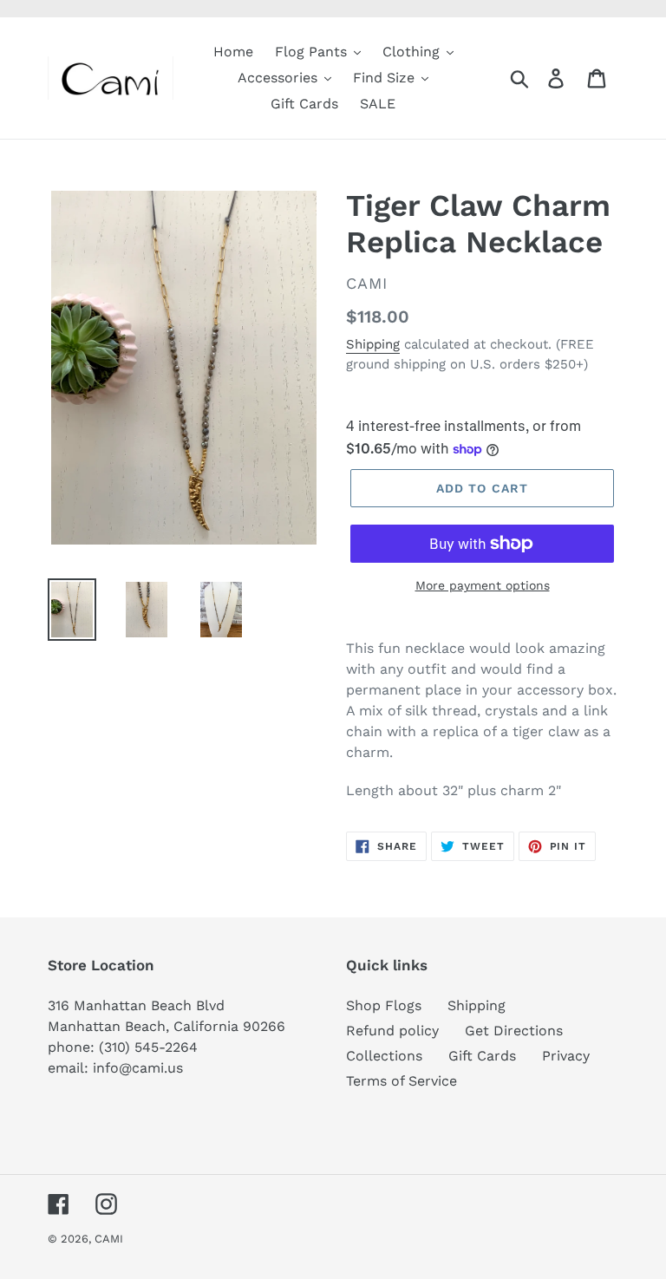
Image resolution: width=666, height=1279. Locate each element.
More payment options (482, 585)
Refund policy (392, 1030)
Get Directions (514, 1030)
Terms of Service (401, 1081)
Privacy (566, 1055)
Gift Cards (482, 1055)
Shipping (373, 344)
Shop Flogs (383, 1005)
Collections (384, 1055)
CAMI (109, 1238)
